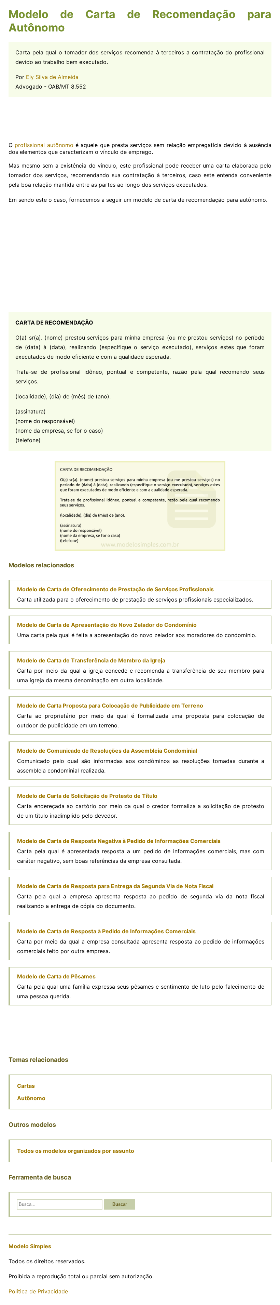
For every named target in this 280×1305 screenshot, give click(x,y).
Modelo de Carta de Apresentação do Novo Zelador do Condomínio (107, 624)
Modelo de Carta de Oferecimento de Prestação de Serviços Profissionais (115, 589)
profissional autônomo (44, 145)
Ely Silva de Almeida (52, 77)
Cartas (26, 1085)
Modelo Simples (30, 1246)
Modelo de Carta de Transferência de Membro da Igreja (91, 660)
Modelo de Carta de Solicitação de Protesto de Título (87, 795)
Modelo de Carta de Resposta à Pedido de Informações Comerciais (106, 931)
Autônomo (31, 1098)
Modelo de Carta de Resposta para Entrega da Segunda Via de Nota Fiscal (115, 886)
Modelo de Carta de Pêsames (56, 976)
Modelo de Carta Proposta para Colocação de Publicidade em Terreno (110, 705)
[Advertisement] (140, 119)
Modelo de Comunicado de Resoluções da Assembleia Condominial (107, 750)
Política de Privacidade (38, 1291)
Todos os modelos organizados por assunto (75, 1150)
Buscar (119, 1204)
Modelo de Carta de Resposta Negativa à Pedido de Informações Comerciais (119, 841)
